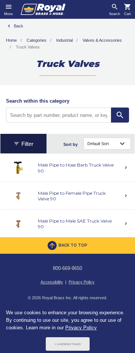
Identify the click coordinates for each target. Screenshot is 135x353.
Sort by (70, 144)
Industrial (64, 40)
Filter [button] (27, 144)
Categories (36, 40)
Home (11, 40)
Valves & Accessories (102, 40)
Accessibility (51, 282)
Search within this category (37, 101)
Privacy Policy (81, 282)
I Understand (68, 344)
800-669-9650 (67, 268)
